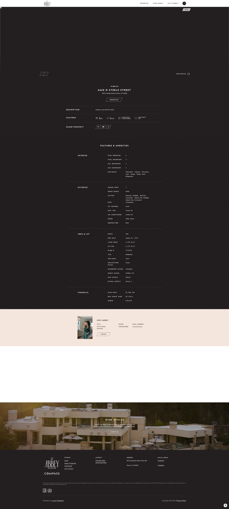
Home (66, 461)
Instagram (161, 465)
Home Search (158, 3)
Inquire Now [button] (114, 100)
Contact (104, 334)
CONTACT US (114, 432)
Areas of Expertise (70, 463)
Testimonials (68, 466)
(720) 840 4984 (123, 326)
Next (45, 74)
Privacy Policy (181, 501)
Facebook (161, 461)
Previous (42, 74)
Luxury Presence (58, 501)
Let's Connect (173, 3)
